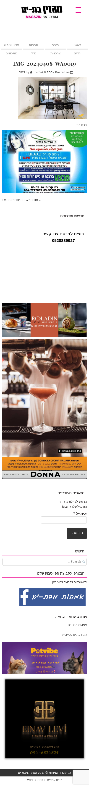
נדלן (34, 53)
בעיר (55, 45)
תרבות (33, 45)
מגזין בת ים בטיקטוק (74, 634)
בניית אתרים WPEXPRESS (44, 780)
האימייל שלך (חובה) (74, 506)
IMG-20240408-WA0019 (44, 63)
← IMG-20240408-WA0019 (22, 200)
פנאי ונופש (11, 45)
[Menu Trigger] (78, 9)
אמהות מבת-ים (77, 625)
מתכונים (11, 53)
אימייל (80, 514)
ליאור (22, 72)
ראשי (77, 45)
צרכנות (55, 53)
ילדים (77, 53)
